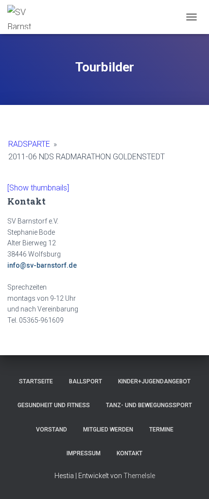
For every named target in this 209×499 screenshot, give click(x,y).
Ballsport (85, 381)
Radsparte (29, 144)
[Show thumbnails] (38, 187)
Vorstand (51, 429)
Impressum (84, 453)
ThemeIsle (139, 476)
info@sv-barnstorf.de (42, 265)
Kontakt (129, 453)
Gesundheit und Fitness (53, 405)
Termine (161, 429)
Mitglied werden (108, 429)
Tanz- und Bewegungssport (149, 405)
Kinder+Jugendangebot (154, 381)
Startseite (36, 381)
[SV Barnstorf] (23, 17)
